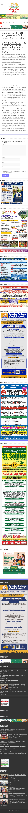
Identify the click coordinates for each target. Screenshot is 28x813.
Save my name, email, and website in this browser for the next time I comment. (14, 172)
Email (3, 162)
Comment (4, 144)
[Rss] (9, 811)
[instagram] (18, 811)
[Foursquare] (16, 811)
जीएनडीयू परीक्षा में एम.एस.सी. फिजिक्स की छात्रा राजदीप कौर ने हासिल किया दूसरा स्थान (18, 794)
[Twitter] (12, 811)
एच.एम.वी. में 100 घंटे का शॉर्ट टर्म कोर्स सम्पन (9, 680)
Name (3, 157)
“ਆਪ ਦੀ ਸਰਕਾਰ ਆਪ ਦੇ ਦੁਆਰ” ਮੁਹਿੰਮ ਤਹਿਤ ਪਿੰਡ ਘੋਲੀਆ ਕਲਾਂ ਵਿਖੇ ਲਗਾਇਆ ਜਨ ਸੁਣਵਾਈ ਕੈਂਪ (12, 742)
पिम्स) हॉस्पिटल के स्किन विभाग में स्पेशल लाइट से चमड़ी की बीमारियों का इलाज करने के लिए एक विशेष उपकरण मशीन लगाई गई (13, 752)
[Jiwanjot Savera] (14, 7)
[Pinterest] (14, 811)
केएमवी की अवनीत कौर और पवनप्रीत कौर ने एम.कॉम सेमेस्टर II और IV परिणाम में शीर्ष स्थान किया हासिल (13, 747)
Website (3, 166)
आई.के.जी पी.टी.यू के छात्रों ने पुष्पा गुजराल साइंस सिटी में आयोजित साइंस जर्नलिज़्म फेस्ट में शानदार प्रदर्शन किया (17, 686)
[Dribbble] (15, 811)
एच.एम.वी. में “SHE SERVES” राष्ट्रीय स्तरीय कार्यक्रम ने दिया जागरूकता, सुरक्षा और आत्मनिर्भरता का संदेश (18, 736)
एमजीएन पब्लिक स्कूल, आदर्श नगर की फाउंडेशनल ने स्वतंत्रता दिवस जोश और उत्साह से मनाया (12, 730)
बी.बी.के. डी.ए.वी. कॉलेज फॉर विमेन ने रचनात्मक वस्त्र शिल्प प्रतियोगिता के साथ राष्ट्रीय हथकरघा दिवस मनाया (17, 788)
